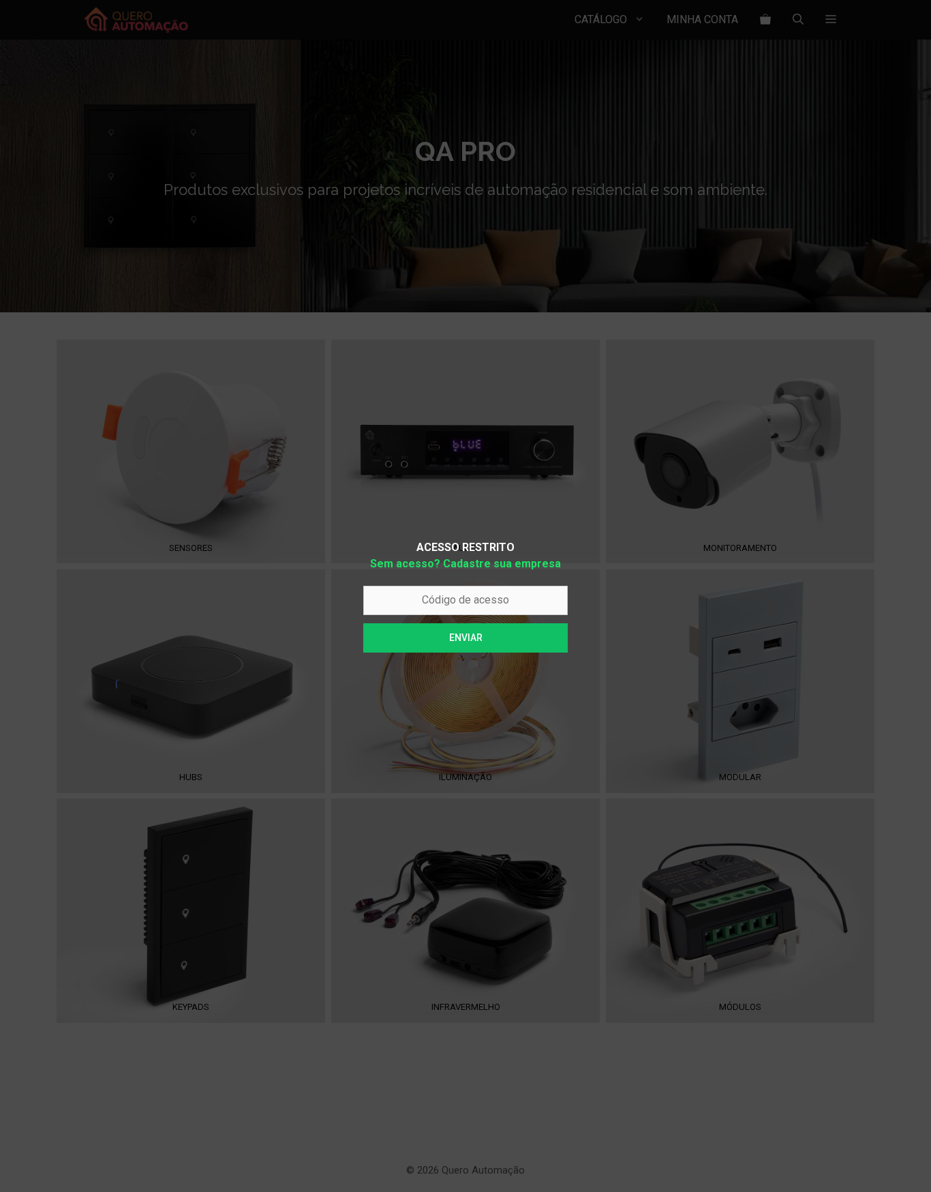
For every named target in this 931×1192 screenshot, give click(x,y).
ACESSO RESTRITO (465, 547)
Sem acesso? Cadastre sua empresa (465, 563)
